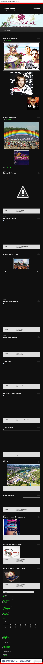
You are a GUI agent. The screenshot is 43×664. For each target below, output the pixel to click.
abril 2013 (5, 655)
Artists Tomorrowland (10, 301)
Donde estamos (23, 487)
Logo (21, 353)
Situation (6, 462)
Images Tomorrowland (11, 254)
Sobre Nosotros (15, 28)
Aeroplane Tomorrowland (12, 393)
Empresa (22, 454)
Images (8, 167)
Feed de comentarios (7, 638)
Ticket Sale (26, 28)
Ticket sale (7, 361)
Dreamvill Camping (9, 218)
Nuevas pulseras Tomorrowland (14, 517)
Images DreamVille (9, 117)
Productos (21, 560)
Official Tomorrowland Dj (11, 38)
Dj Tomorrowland (10, 112)
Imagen (4, 171)
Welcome (21, 28)
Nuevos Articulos (23, 536)
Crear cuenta (5, 635)
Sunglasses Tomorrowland (12, 544)
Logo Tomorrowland (10, 337)
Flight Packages (8, 495)
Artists (31, 28)
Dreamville (22, 210)
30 (10, 629)
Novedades (5, 28)
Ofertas (10, 28)
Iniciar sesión (5, 636)
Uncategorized (23, 559)
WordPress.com (6, 639)
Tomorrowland (9, 8)
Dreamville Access (9, 173)
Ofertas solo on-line (24, 509)
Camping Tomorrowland (7, 30)
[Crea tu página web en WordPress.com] (21, 1)
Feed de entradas (6, 637)
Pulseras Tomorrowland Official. (14, 568)
